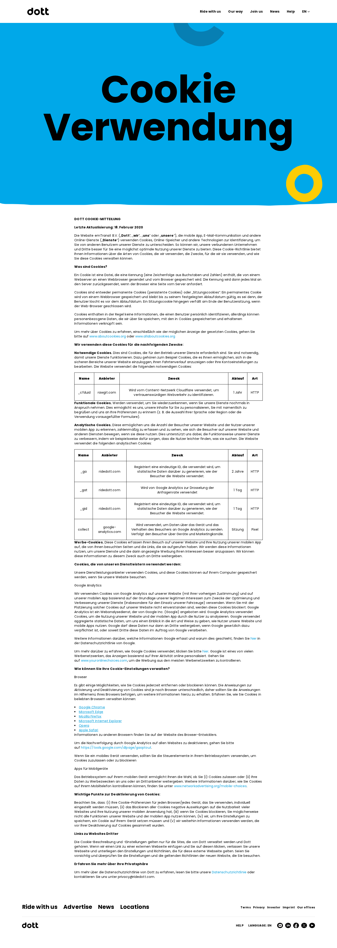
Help (291, 11)
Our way (235, 11)
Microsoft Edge (91, 712)
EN (304, 11)
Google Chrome (92, 707)
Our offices (306, 907)
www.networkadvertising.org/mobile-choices (210, 786)
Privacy (259, 907)
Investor (273, 907)
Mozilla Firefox (90, 716)
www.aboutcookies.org (107, 336)
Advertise (77, 907)
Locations (134, 907)
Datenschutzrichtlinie (229, 872)
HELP (239, 925)
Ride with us (210, 11)
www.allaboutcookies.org (155, 336)
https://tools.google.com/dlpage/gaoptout (116, 747)
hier (254, 638)
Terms (245, 907)
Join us (256, 11)
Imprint (289, 907)
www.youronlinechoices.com (104, 660)
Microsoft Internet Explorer (100, 721)
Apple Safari (88, 730)
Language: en (259, 925)
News (274, 11)
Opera (84, 725)
